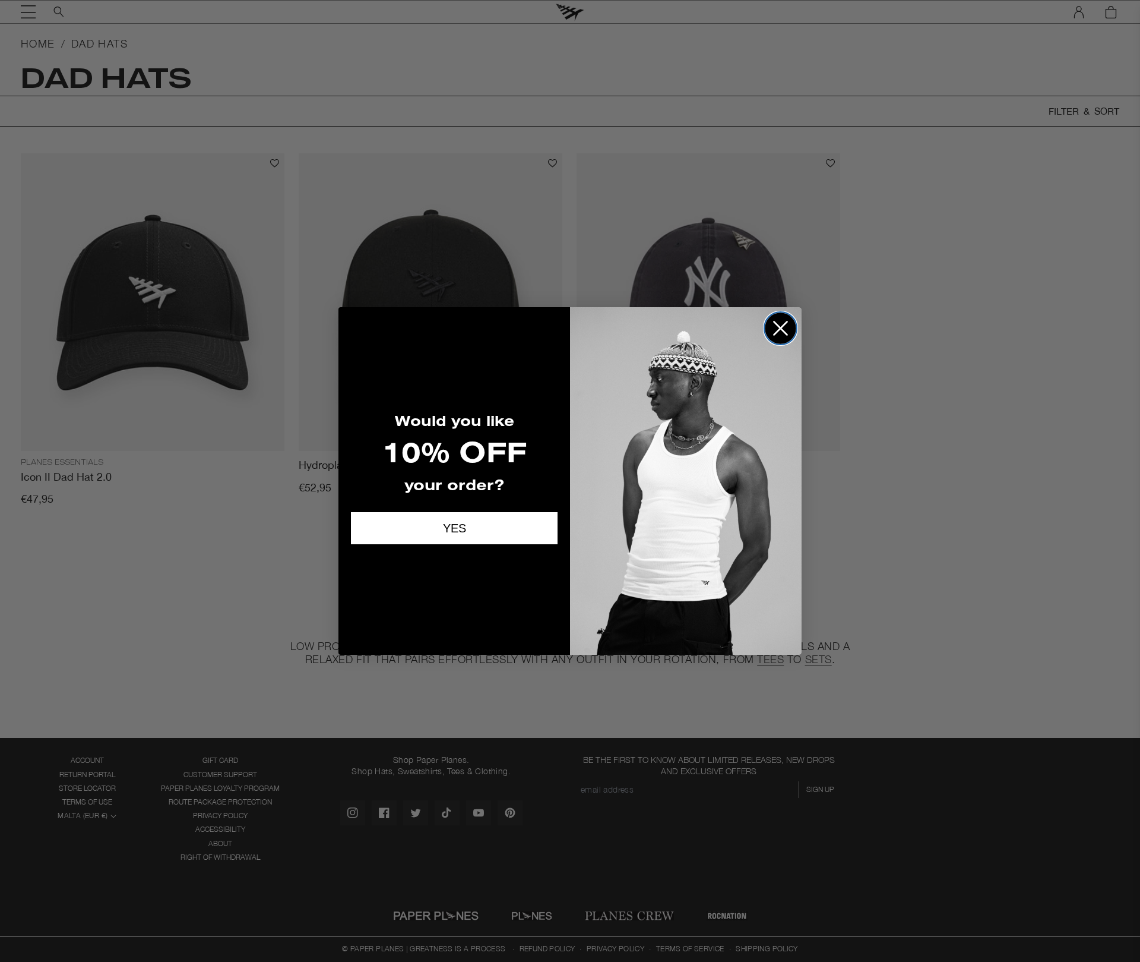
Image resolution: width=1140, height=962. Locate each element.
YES (454, 528)
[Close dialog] (780, 328)
